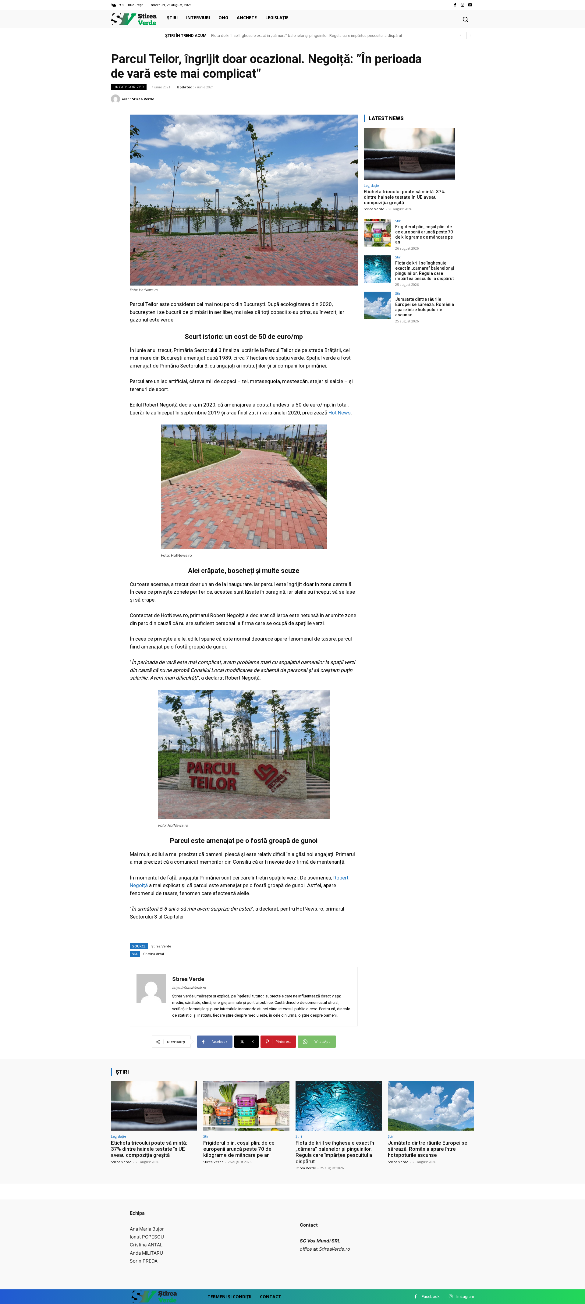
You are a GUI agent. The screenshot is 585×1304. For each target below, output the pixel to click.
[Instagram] (462, 5)
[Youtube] (470, 5)
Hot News (339, 413)
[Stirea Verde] (116, 99)
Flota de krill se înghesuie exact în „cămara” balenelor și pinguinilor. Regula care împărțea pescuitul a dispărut (424, 271)
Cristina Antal (153, 954)
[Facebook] (455, 5)
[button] (465, 19)
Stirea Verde (143, 99)
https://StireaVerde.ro (189, 988)
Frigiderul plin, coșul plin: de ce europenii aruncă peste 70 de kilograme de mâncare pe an (424, 234)
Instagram (465, 1296)
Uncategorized (128, 87)
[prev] (460, 35)
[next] (470, 35)
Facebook (431, 1296)
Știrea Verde (161, 946)
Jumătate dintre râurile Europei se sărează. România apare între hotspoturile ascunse (285, 35)
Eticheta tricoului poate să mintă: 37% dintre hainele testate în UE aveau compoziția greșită (404, 197)
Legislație (371, 185)
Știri (398, 220)
